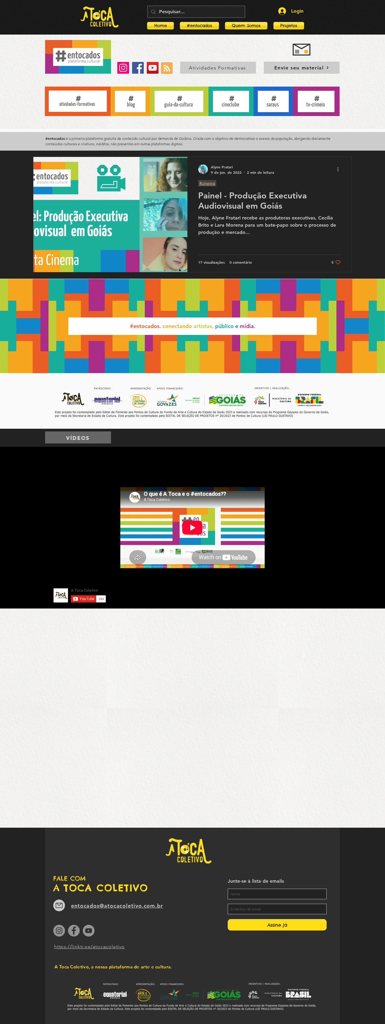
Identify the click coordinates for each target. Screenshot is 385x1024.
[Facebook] (138, 68)
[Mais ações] (339, 169)
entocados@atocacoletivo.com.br (117, 905)
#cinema (207, 183)
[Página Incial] (99, 17)
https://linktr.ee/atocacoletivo (89, 946)
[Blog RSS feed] (167, 68)
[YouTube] (153, 68)
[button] (287, 25)
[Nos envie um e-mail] (59, 905)
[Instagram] (123, 68)
